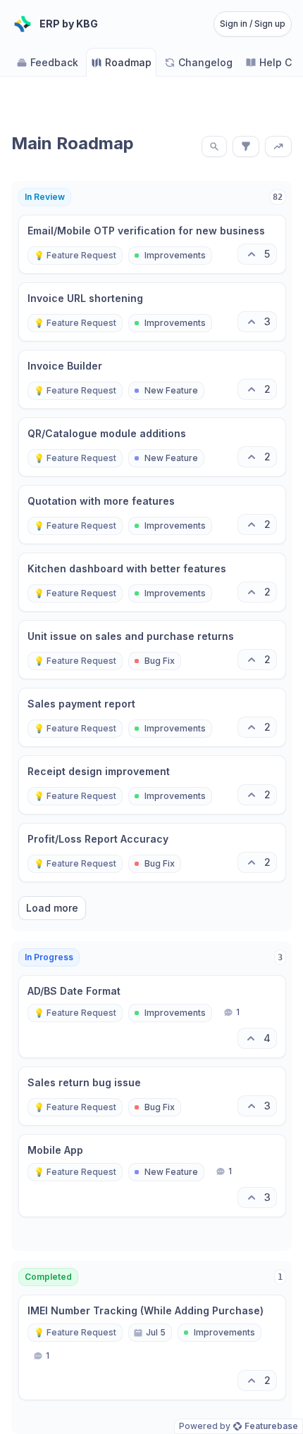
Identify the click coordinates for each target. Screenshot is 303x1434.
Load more (52, 908)
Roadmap (128, 62)
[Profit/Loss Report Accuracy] (152, 852)
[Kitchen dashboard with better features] (152, 582)
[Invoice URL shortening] (152, 312)
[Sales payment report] (152, 717)
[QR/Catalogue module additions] (152, 447)
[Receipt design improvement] (152, 785)
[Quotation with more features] (152, 514)
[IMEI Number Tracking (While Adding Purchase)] (152, 1347)
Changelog (205, 62)
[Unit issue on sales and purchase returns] (152, 650)
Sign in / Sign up (252, 23)
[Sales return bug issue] (152, 1096)
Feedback (54, 62)
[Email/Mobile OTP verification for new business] (152, 244)
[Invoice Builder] (152, 379)
